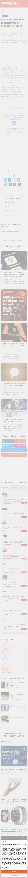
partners (10, 844)
